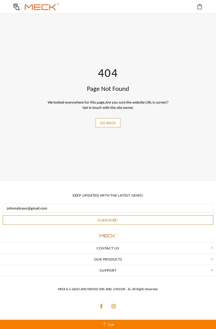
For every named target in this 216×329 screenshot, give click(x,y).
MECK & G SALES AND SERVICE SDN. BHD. (42, 6)
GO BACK (108, 123)
